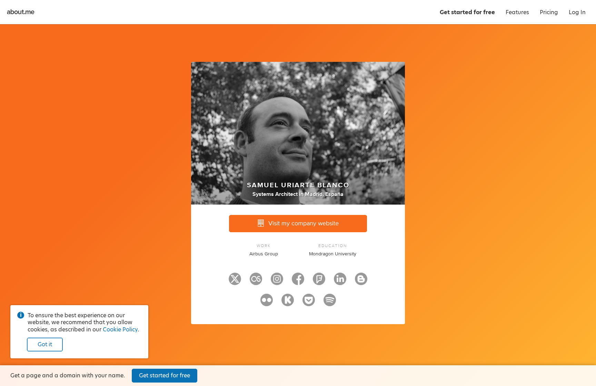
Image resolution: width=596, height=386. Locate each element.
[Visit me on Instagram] (277, 282)
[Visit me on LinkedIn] (340, 282)
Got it (45, 344)
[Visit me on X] (235, 282)
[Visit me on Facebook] (298, 282)
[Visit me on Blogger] (361, 282)
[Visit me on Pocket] (308, 303)
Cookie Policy (120, 329)
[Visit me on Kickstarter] (287, 303)
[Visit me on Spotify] (330, 303)
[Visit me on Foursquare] (319, 282)
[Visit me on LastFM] (256, 282)
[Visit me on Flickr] (266, 303)
